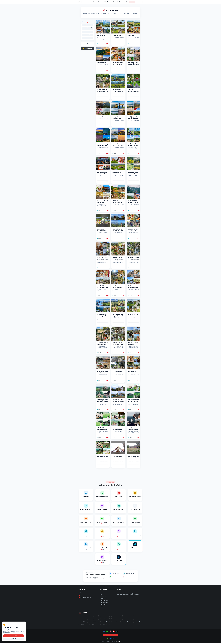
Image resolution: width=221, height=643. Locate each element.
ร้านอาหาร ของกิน (87, 38)
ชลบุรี (127, 621)
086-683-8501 (115, 573)
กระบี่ (83, 616)
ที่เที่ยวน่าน (106, 2)
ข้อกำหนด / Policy (105, 600)
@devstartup (115, 577)
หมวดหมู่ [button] (125, 2)
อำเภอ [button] (131, 2)
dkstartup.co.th (130, 573)
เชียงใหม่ (83, 621)
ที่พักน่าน (119, 2)
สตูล (105, 616)
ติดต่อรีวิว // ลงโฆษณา (111, 635)
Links (102, 606)
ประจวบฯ (116, 619)
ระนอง (138, 616)
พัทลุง (105, 619)
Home (89, 2)
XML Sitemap (104, 604)
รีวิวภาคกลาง (94, 624)
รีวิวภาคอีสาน (105, 624)
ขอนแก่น (137, 619)
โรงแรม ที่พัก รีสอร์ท (87, 32)
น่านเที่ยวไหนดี (118, 641)
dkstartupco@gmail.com (130, 577)
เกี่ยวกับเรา (103, 596)
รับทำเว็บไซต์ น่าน (88, 48)
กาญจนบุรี (105, 621)
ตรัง (127, 616)
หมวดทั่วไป (87, 35)
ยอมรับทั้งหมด (14, 635)
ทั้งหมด (87, 25)
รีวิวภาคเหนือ (83, 624)
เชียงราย (94, 621)
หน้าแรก (103, 593)
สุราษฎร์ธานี (83, 619)
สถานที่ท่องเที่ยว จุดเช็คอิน (87, 28)
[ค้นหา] (141, 2)
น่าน (116, 621)
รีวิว (102, 594)
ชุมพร (94, 619)
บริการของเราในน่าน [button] (97, 2)
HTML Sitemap (104, 602)
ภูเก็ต (94, 616)
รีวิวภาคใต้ (138, 621)
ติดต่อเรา (103, 598)
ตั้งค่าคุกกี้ (14, 639)
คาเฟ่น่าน (113, 2)
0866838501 (82, 595)
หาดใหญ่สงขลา (126, 619)
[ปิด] (24, 623)
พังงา (116, 616)
